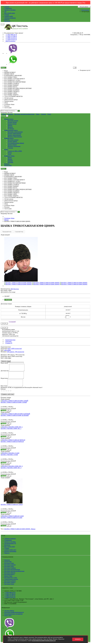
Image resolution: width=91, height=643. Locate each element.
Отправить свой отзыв (7, 394)
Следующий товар (19, 231)
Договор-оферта (9, 610)
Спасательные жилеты (11, 579)
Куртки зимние (12, 141)
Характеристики (10, 340)
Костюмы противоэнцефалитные (24, 114)
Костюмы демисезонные (15, 132)
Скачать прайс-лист (10, 549)
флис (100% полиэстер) (15, 348)
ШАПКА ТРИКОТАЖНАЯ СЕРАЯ (12, 504)
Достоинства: (5, 370)
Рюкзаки (7, 164)
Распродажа (7, 561)
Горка (37, 114)
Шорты (10, 125)
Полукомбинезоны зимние (16, 143)
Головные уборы (9, 156)
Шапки (10, 159)
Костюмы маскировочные (12, 569)
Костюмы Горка (9, 563)
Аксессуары (8, 165)
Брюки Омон (8, 576)
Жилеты (10, 127)
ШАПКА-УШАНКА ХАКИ (9, 454)
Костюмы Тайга (9, 566)
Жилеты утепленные (14, 146)
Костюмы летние (13, 120)
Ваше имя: (4, 363)
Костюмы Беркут (9, 574)
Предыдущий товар (7, 231)
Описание (8, 341)
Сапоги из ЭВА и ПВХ (15, 151)
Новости (7, 19)
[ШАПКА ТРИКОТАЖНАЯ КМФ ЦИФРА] (21, 281)
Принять (78, 639)
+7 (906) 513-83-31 (9, 595)
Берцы (10, 152)
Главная (6, 6)
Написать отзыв (5, 361)
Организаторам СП (10, 543)
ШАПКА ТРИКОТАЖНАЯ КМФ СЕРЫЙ (14, 402)
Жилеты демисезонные (15, 136)
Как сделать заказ (9, 13)
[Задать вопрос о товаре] (2, 323)
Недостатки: (4, 378)
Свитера (10, 148)
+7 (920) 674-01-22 (9, 597)
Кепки (10, 157)
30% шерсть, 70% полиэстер (15, 351)
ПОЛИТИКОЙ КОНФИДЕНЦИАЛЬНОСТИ (44, 640)
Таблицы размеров (10, 18)
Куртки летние (12, 122)
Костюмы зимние (13, 140)
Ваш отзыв (4, 386)
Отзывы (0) (8, 343)
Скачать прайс (8, 16)
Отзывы (6, 14)
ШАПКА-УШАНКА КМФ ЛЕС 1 (11, 428)
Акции (4, 114)
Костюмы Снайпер (10, 568)
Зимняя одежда (9, 138)
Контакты (7, 21)
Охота (49, 114)
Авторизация (85, 11)
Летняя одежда (9, 119)
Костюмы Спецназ (10, 564)
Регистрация (85, 10)
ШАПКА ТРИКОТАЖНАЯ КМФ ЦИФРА (17, 529)
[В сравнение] (7, 323)
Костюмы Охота (9, 584)
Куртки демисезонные (14, 133)
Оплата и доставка (10, 10)
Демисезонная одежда (11, 130)
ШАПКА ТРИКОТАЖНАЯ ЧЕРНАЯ (12, 441)
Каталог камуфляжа (10, 551)
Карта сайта (7, 615)
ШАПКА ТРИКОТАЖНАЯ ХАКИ (11, 517)
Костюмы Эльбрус (9, 582)
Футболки (11, 128)
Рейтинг (3, 389)
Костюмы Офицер (9, 572)
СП (5, 11)
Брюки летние (12, 124)
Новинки (10, 114)
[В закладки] (4, 323)
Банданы (10, 162)
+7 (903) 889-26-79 (9, 592)
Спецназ (43, 114)
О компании (8, 8)
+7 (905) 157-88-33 (9, 594)
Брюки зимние (12, 144)
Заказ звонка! (13, 33)
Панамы (10, 160)
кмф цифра (7, 350)
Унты (9, 154)
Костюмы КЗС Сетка (10, 577)
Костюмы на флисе (10, 580)
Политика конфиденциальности (14, 612)
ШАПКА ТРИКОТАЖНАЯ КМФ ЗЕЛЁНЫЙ (15, 415)
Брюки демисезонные (14, 135)
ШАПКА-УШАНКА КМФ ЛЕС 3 (11, 467)
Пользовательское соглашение (13, 614)
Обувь (6, 149)
